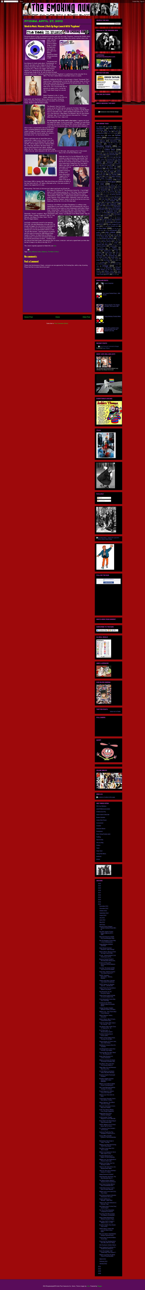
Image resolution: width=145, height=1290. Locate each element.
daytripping (110, 162)
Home (58, 317)
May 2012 (102, 922)
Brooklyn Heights (103, 146)
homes (119, 179)
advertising (99, 130)
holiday (103, 179)
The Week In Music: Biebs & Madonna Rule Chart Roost (107, 1181)
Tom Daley (106, 260)
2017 (99, 892)
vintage (105, 266)
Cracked (98, 825)
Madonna (44, 251)
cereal (114, 151)
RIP (113, 237)
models (108, 214)
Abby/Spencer (100, 128)
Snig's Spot (99, 851)
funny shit (102, 174)
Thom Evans (105, 258)
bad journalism (111, 137)
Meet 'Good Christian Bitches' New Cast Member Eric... (107, 1184)
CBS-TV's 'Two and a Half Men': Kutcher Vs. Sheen (107, 1171)
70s (107, 126)
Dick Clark (117, 165)
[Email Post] (28, 249)
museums (118, 215)
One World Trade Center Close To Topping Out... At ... (107, 1027)
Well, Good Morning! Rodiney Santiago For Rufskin (107, 1088)
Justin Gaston (106, 194)
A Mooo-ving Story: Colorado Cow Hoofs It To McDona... (107, 981)
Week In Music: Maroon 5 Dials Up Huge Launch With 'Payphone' (52, 26)
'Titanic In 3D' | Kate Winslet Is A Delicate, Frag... (107, 1203)
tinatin (98, 260)
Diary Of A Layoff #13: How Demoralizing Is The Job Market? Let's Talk (111, 329)
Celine (39, 251)
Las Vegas (114, 199)
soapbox (114, 247)
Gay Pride (99, 176)
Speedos (115, 249)
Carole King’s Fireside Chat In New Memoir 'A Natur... (107, 1099)
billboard (34, 251)
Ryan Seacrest (107, 241)
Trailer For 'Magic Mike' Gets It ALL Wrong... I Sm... (107, 1023)
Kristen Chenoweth (105, 197)
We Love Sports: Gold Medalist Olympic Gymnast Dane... (107, 1234)
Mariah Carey (117, 205)
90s (118, 126)
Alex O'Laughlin (112, 130)
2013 (99, 902)
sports (98, 251)
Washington (109, 268)
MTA (113, 215)
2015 (99, 897)
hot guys (112, 182)
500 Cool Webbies (101, 806)
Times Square (114, 258)
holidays (109, 179)
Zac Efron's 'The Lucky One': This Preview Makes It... (106, 1064)
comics (101, 157)
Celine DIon (109, 150)
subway (98, 252)
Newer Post (28, 317)
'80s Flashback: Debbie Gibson (107, 1245)
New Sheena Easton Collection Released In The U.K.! (107, 1196)
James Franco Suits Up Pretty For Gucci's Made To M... (107, 996)
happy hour (104, 178)
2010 (99, 1269)
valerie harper (115, 264)
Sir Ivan (119, 246)
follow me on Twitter (115, 711)
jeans (112, 187)
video (97, 266)
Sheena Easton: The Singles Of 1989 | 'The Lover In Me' (112, 305)
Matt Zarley (102, 208)
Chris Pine (104, 156)
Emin (118, 168)
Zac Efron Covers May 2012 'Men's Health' (106, 1149)
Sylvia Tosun (108, 252)
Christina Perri (112, 156)
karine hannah (116, 194)
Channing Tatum (113, 153)
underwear (101, 264)
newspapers (117, 219)
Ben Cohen (105, 139)
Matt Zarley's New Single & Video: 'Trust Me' (106, 1141)
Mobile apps (101, 214)
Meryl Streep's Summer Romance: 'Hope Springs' (106, 948)
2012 (99, 904)
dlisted (98, 859)
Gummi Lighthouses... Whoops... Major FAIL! (105, 1199)
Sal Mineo (116, 241)
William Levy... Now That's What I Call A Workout (107, 1012)
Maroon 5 (109, 206)
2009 (99, 1271)
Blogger (99, 1286)
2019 (99, 890)
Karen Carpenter (108, 283)
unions (108, 264)
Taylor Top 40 (112, 254)
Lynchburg (117, 202)
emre (106, 170)
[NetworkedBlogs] (108, 579)
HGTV (97, 179)
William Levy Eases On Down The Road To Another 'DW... (107, 1060)
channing (104, 153)
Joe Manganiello (102, 190)
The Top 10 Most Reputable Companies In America (106, 1210)
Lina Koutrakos (110, 200)
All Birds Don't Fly (101, 811)
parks (102, 230)
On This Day (115, 228)
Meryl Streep (99, 211)
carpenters (107, 147)
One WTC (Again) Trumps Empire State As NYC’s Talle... (106, 933)
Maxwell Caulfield (115, 209)
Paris (97, 230)
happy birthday (116, 176)
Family (119, 170)
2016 (99, 895)
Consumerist (99, 823)
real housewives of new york (108, 234)
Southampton (100, 249)
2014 (99, 899)
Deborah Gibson (100, 828)
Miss (120, 212)
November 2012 (104, 908)
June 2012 (103, 920)
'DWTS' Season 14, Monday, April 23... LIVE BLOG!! (106, 985)
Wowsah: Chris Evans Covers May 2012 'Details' (107, 1106)
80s (111, 126)
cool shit (118, 157)
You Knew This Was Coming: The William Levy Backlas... (107, 1214)
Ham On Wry (99, 839)
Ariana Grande (110, 133)
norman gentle (117, 222)
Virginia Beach (99, 267)
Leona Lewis (99, 200)
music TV (111, 218)
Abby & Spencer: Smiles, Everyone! (106, 1016)
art (117, 133)
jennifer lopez (110, 188)
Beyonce (118, 139)
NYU (104, 226)
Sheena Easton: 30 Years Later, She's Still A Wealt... (107, 1042)
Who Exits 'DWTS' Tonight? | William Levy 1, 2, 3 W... (106, 1222)
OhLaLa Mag (99, 842)
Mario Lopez (102, 206)
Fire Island (110, 171)
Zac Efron (115, 274)
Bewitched (111, 139)
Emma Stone (99, 170)
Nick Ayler (101, 221)
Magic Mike (99, 205)
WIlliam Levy (108, 271)
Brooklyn (99, 144)
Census (98, 151)
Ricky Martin (104, 237)
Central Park (108, 151)
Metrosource (99, 212)
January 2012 (103, 1263)
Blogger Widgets (106, 348)
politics (98, 232)
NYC (101, 224)
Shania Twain (116, 244)
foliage (104, 173)
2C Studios (99, 126)
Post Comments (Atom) (61, 323)
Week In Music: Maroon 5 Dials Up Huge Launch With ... (107, 952)
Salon (98, 848)
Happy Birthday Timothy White (112, 316)
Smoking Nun (103, 247)
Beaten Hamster (100, 817)
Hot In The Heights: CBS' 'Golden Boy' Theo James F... (107, 1251)
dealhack (98, 856)
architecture (100, 133)
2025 (99, 883)
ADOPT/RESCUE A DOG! (103, 809)
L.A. (97, 199)
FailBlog (98, 837)
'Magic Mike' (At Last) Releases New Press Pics (107, 1068)
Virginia (116, 266)
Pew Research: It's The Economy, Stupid (105, 992)
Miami (105, 212)
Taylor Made (100, 254)
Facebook (112, 170)
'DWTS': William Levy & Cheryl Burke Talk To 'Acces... (107, 1125)
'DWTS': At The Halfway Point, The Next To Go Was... (107, 1038)
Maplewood (108, 205)
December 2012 (104, 906)
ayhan (109, 135)
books (98, 142)
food (109, 173)
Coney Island (110, 157)
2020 (99, 888)
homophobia (102, 182)
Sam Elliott (99, 242)
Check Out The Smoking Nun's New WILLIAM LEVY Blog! (107, 1242)
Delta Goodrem (109, 163)
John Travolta (99, 191)
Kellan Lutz (102, 196)
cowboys (102, 159)
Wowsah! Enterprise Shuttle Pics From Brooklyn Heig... (107, 937)
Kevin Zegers (111, 196)
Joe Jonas (118, 188)
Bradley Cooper (106, 142)
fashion (101, 171)
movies (106, 216)
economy (99, 168)
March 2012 (103, 1259)
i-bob (88, 1286)
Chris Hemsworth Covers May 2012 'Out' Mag (107, 1000)
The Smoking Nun (111, 255)
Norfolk (108, 222)
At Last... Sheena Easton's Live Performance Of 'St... (107, 956)
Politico (98, 845)
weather (118, 268)
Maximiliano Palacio (103, 209)
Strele (117, 250)
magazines (113, 204)
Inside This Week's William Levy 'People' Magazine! (106, 1110)
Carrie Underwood (116, 147)
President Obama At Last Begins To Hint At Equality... (107, 1156)
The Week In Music (53, 251)
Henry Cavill (116, 178)
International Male (100, 185)
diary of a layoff (106, 165)
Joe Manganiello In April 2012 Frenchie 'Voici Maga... (107, 1049)
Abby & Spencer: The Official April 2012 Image (107, 1103)
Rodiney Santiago (107, 238)
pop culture (110, 232)
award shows (100, 135)
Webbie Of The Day (107, 269)
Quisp (97, 234)
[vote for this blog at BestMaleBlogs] (108, 539)
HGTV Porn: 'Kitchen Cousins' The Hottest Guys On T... (107, 972)
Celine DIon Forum (101, 820)
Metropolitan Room (111, 211)
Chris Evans (99, 154)
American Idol (107, 131)
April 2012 (102, 924)
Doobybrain (99, 831)
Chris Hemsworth (110, 154)
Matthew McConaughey (114, 208)
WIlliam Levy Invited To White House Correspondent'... (107, 1084)
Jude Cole (105, 192)
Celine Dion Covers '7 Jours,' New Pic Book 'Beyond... (107, 1188)
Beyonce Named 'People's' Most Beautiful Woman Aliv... (107, 959)
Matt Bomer (117, 206)
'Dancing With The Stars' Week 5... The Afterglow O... (107, 1053)
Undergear (118, 262)
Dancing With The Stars (114, 159)
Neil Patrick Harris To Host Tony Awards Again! (107, 1207)
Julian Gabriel (112, 192)
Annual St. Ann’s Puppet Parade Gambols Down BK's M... (107, 928)
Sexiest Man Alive (102, 244)
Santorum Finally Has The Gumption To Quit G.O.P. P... (107, 1132)
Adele (29, 251)
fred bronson (117, 173)
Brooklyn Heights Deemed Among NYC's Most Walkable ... (106, 1080)
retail (97, 236)
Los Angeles (107, 202)
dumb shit (112, 167)
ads (118, 128)
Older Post (86, 317)
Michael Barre (113, 212)
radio (107, 234)
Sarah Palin (108, 242)
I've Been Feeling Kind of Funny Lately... (106, 1034)
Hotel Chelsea (114, 184)
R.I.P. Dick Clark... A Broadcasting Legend (105, 1031)
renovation (116, 235)
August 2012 (103, 915)
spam (110, 249)
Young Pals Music (101, 853)
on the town (101, 228)
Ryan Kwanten (102, 240)
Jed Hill (119, 187)
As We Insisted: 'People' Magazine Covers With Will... (107, 1118)
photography (114, 230)
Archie (116, 131)
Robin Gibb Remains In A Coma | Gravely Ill (106, 1057)
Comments (102, 501)
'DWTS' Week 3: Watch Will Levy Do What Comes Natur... (106, 1230)
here (55, 246)
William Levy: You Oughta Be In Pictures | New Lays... (107, 1160)
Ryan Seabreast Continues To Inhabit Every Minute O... (107, 1248)
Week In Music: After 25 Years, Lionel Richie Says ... (107, 1019)
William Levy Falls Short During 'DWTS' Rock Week (107, 1145)
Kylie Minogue (115, 197)
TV (109, 262)
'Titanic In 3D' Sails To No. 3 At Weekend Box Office (107, 1167)
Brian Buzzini (116, 142)
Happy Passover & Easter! (106, 1174)
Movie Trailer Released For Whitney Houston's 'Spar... (107, 1218)
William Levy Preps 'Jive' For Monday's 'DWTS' (107, 1164)
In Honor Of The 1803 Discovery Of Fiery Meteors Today (107, 964)
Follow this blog (108, 582)
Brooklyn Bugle (113, 144)
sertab (115, 242)
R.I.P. (103, 234)
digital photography (101, 167)
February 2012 (104, 1261)
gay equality (113, 174)
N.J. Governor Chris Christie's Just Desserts (107, 1129)
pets (107, 230)
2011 (99, 1266)
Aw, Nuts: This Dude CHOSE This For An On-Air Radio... (107, 968)
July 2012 (102, 917)
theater (113, 257)
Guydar (107, 176)
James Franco (104, 187)
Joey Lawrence (115, 190)
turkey (103, 262)
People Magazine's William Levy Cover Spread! (106, 1091)
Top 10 (114, 260)
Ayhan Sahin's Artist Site (102, 814)
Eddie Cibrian (109, 168)
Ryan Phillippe (111, 240)
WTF (107, 274)
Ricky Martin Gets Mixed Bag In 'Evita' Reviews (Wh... (107, 1121)
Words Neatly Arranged (107, 272)
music (100, 218)
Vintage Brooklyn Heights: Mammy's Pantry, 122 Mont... (107, 1008)
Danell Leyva (102, 160)
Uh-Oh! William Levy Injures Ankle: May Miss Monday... (107, 1072)
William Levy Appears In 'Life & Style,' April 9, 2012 (107, 1152)
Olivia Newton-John (112, 226)
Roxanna (118, 238)
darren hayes (111, 161)
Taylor (117, 252)
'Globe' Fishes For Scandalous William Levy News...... (107, 988)
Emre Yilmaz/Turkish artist (103, 834)
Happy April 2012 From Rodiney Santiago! (105, 1114)
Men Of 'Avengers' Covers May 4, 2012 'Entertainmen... (107, 941)
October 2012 (103, 910)
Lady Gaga (105, 199)
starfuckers (107, 251)
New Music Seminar (107, 219)
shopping (111, 246)
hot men (100, 184)
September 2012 (104, 913)
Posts (100, 498)
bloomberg (113, 141)
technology (99, 255)
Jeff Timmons (101, 188)
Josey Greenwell (110, 191)
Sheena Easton (101, 246)
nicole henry (110, 221)
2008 (99, 1273)
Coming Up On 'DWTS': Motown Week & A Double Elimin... (107, 1004)
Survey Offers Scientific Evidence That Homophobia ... (107, 1137)
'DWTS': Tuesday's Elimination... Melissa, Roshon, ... (105, 977)
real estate (113, 234)
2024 (99, 885)
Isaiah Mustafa (111, 185)
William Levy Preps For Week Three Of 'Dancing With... (107, 1255)
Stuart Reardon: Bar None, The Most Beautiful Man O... (107, 1177)
